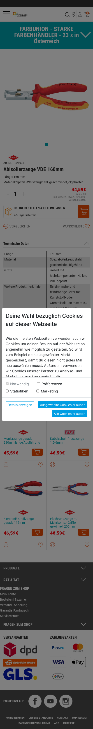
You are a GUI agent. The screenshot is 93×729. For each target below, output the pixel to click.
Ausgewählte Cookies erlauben (62, 405)
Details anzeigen (20, 405)
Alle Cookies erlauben (69, 414)
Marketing (49, 391)
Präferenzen (52, 384)
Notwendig (19, 384)
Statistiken (19, 391)
